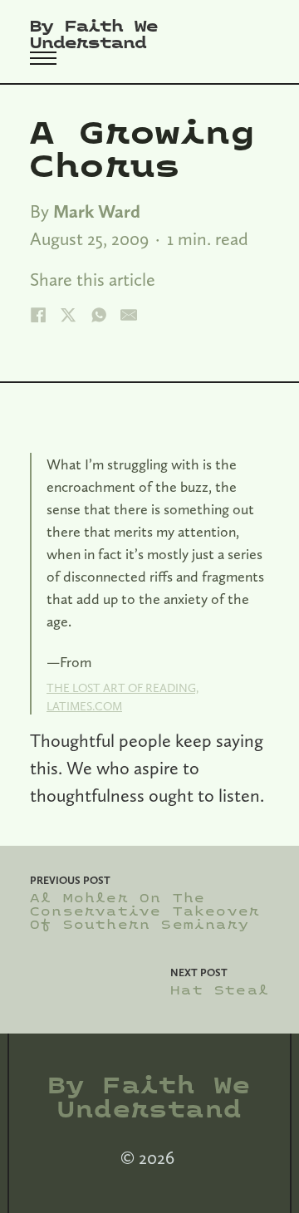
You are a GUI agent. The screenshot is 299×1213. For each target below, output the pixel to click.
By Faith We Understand (94, 35)
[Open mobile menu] (43, 58)
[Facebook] (38, 315)
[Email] (128, 315)
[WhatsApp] (99, 315)
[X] (68, 315)
